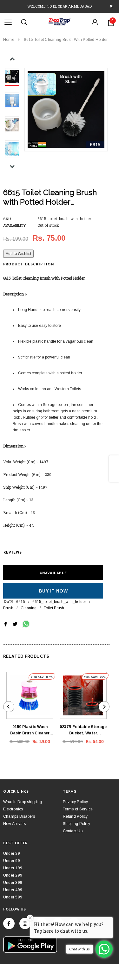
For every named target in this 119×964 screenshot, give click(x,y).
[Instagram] (25, 923)
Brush (8, 608)
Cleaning (28, 608)
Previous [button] (12, 59)
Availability (14, 225)
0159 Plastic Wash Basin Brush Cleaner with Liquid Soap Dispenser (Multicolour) (30, 730)
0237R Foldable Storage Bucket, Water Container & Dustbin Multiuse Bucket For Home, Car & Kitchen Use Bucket (83, 730)
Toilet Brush (54, 608)
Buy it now (53, 590)
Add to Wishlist (18, 253)
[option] (66, 109)
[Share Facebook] (5, 623)
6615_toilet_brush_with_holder (59, 601)
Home (8, 39)
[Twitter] (15, 623)
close (111, 6)
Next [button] (12, 166)
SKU (7, 219)
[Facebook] (9, 923)
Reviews (12, 552)
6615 (20, 601)
